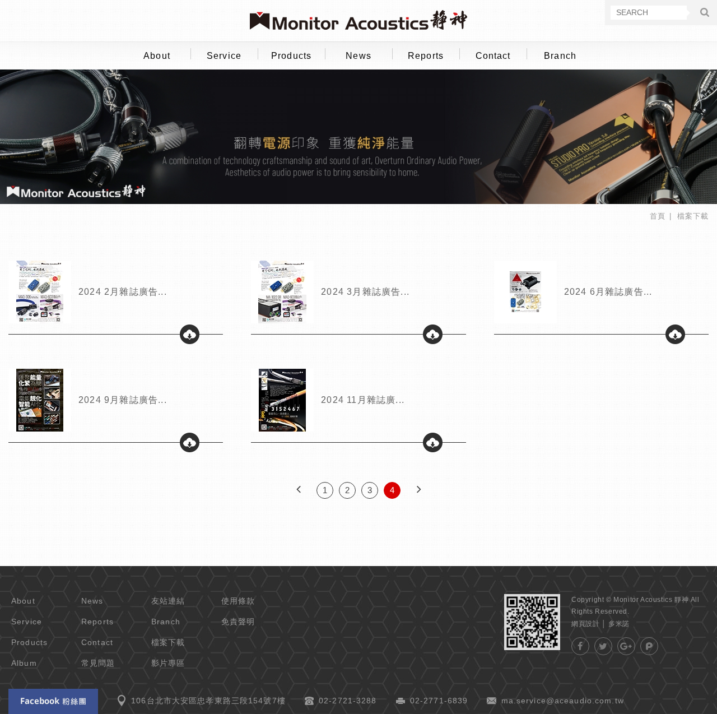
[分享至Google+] (626, 646)
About (156, 56)
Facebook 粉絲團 (53, 701)
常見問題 (98, 663)
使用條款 (238, 600)
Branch (560, 56)
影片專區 (168, 663)
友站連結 (168, 600)
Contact (493, 56)
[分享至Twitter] (603, 646)
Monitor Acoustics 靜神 (358, 20)
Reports (426, 56)
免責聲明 (238, 621)
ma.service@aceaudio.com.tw (562, 700)
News (358, 56)
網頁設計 (585, 624)
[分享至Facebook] (580, 646)
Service (224, 56)
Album (24, 663)
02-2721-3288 (348, 700)
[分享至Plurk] (649, 646)
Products (291, 56)
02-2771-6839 (439, 700)
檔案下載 (168, 642)
